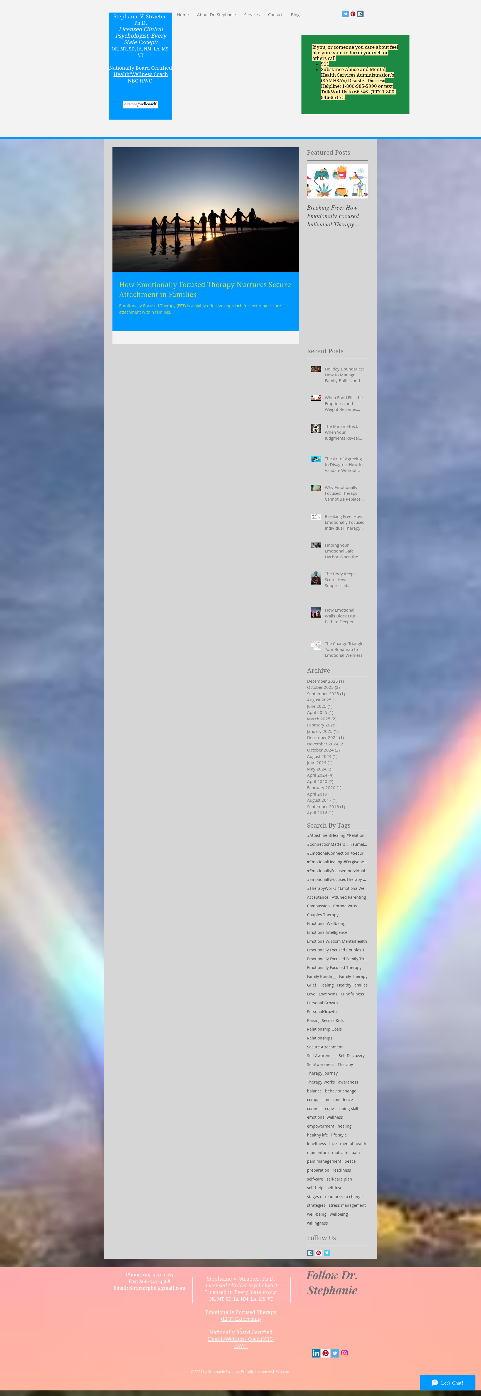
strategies (316, 1205)
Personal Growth (322, 1002)
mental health (353, 1143)
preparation (318, 1170)
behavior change (340, 1091)
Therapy (345, 1064)
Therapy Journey (322, 1073)
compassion (318, 1099)
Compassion (318, 905)
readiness (342, 1170)
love (333, 1143)
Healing (327, 985)
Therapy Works (321, 1082)
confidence (343, 1099)
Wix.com (283, 1371)
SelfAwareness (320, 1064)
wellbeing (339, 1214)
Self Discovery (352, 1055)
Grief (311, 985)
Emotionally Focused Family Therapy (337, 958)
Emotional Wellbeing (326, 923)
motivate (340, 1152)
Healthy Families (352, 985)
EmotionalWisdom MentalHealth (337, 941)
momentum (318, 1152)
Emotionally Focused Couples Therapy (337, 950)
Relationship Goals (324, 1029)
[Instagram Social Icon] (360, 14)
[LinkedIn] (316, 1353)
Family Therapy (353, 976)
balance (314, 1091)
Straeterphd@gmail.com (157, 1287)
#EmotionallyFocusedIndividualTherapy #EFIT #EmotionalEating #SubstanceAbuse (337, 870)
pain (356, 1152)
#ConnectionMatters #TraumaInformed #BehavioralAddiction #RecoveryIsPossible (337, 844)
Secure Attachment (325, 1047)
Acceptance (317, 897)
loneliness (316, 1143)
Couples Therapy (322, 914)
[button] (252, 14)
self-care (315, 1179)
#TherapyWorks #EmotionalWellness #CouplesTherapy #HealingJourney (337, 888)
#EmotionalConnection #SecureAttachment (337, 853)
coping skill (347, 1108)
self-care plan (339, 1179)
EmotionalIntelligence (327, 932)
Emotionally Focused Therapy (334, 967)
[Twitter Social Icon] (345, 14)
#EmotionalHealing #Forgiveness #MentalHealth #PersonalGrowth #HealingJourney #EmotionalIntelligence (337, 861)
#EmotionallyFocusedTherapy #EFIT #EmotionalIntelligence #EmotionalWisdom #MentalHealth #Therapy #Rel (337, 879)
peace (350, 1161)
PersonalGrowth (322, 1011)
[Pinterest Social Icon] (353, 14)
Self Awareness (321, 1055)
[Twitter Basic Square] (327, 1253)
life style (339, 1135)
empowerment (320, 1126)
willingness (317, 1223)
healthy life (317, 1135)
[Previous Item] (315, 181)
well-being (317, 1214)
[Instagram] (344, 1353)
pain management (324, 1161)
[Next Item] (359, 181)
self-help (315, 1187)
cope (329, 1108)
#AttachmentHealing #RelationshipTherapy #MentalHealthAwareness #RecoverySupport (337, 835)
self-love (334, 1187)
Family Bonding (321, 976)
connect (314, 1108)
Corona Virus (345, 905)
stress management (347, 1205)
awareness (348, 1082)
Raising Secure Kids (325, 1020)
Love (311, 994)
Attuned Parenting (349, 897)
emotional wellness (325, 1117)
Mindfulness (352, 994)
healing (345, 1126)
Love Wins (328, 994)
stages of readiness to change (335, 1196)
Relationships (319, 1038)
